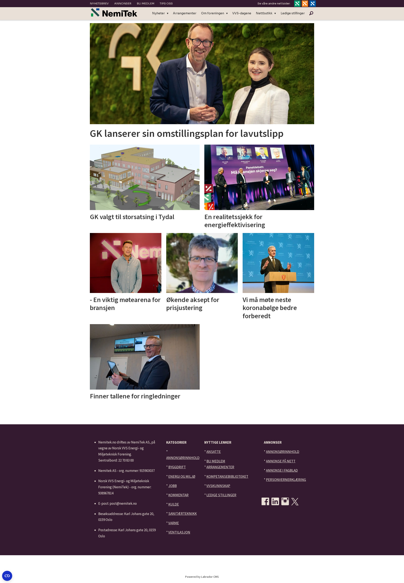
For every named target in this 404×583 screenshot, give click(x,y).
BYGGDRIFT (177, 467)
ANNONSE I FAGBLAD (282, 470)
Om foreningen (212, 13)
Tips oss (166, 3)
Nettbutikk (264, 13)
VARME (173, 523)
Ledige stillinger (293, 13)
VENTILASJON (179, 532)
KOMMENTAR (178, 495)
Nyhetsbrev (99, 3)
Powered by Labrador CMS (202, 577)
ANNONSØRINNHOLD (182, 457)
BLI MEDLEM (215, 461)
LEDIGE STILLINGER (221, 495)
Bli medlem (145, 3)
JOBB (172, 485)
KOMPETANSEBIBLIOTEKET (227, 476)
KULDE (173, 504)
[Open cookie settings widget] (7, 576)
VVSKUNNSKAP (218, 485)
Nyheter (158, 13)
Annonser (122, 3)
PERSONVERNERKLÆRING (286, 479)
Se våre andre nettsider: (274, 3)
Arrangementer (184, 13)
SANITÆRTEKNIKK (182, 513)
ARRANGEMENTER (220, 467)
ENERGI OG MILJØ (181, 476)
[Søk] (311, 13)
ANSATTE (213, 451)
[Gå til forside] (114, 12)
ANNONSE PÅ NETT (280, 461)
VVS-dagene (241, 13)
